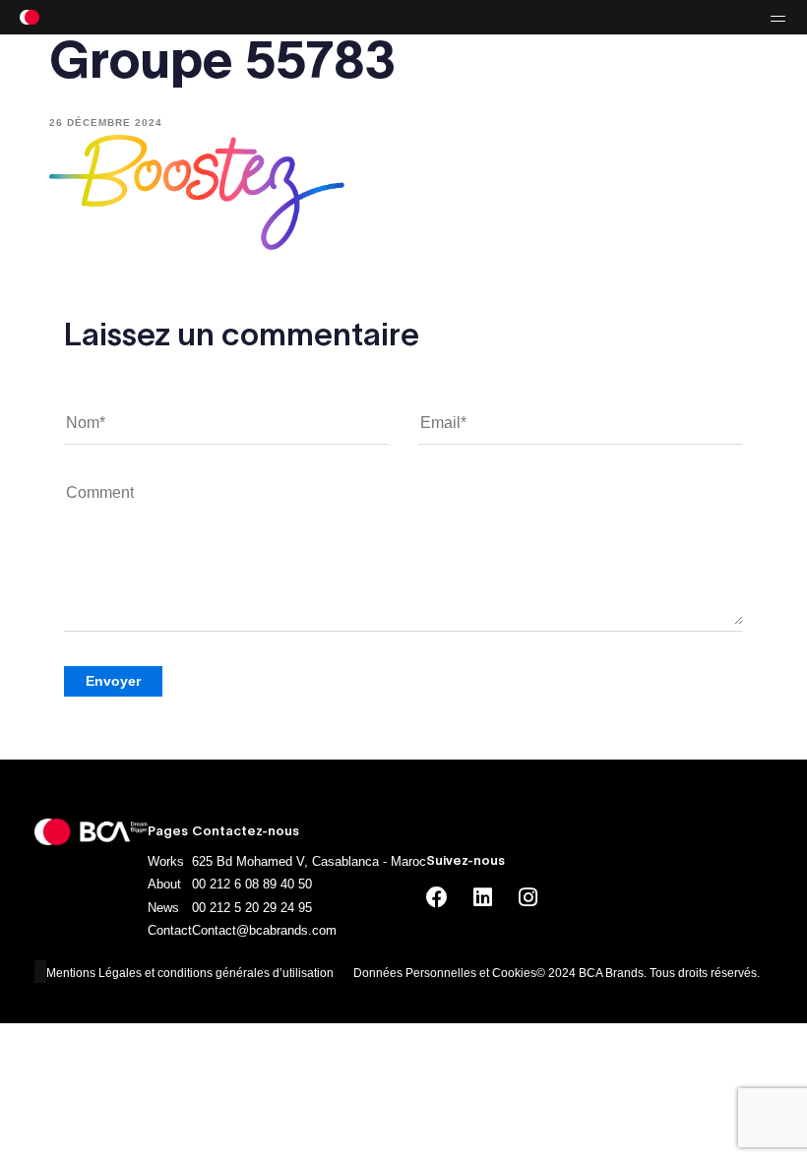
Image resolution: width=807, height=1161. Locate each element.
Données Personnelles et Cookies (444, 973)
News (163, 907)
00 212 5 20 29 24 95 (252, 907)
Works (166, 861)
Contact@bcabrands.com (264, 930)
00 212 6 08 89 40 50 (252, 884)
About (164, 884)
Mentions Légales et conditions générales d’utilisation (190, 973)
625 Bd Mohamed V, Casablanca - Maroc (309, 861)
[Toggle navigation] (659, 17)
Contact (170, 930)
